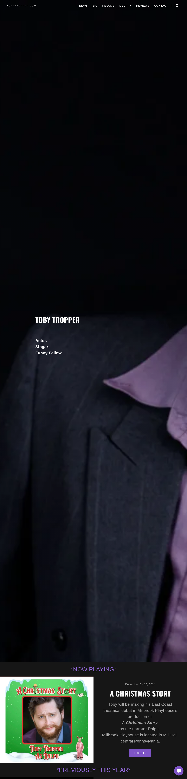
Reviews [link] (143, 5)
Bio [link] (95, 5)
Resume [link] (108, 5)
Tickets (140, 753)
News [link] (83, 5)
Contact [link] (161, 5)
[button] (125, 5)
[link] (37, 5)
